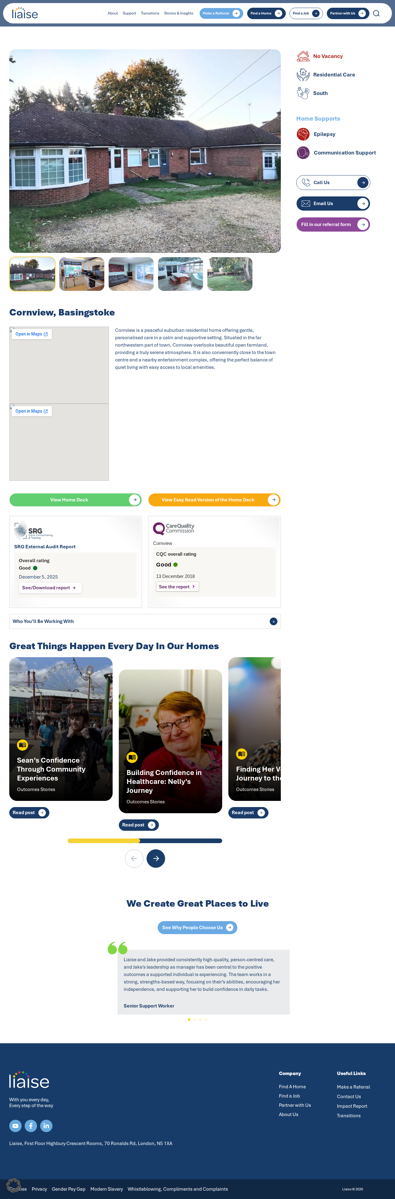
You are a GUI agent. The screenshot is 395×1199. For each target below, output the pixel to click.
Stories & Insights (178, 13)
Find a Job (289, 1096)
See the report (174, 586)
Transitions (150, 13)
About (113, 13)
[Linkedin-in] (46, 1126)
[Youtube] (15, 1126)
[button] (156, 858)
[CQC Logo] (173, 533)
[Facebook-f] (31, 1126)
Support (129, 13)
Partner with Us (295, 1105)
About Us (288, 1114)
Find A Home (292, 1087)
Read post (24, 813)
